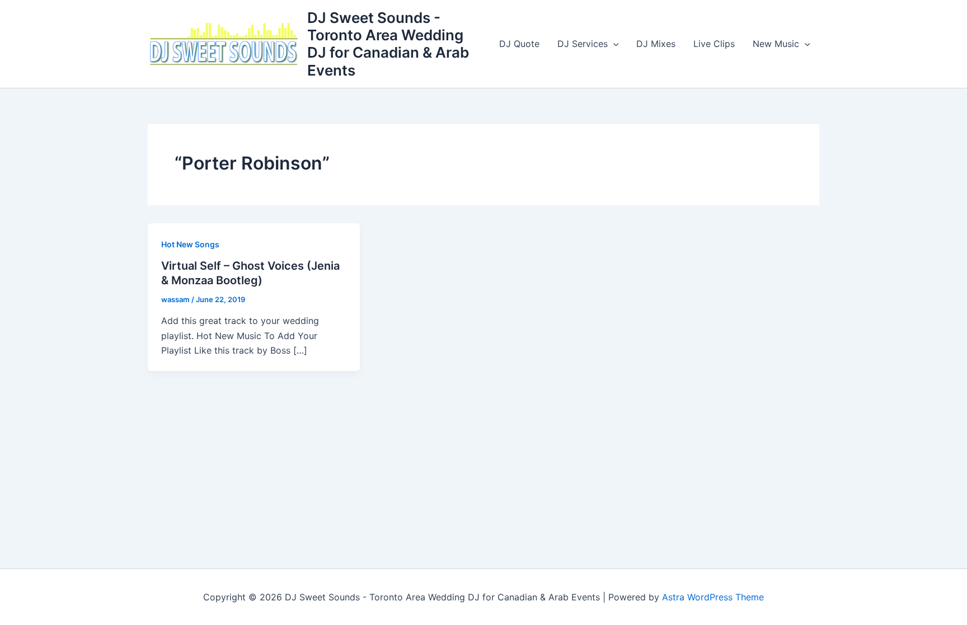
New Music (776, 43)
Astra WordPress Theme (713, 597)
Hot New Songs (190, 244)
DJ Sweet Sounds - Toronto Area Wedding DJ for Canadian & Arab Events (388, 44)
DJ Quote (519, 43)
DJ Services (582, 43)
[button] (613, 43)
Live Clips (714, 43)
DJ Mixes (655, 43)
